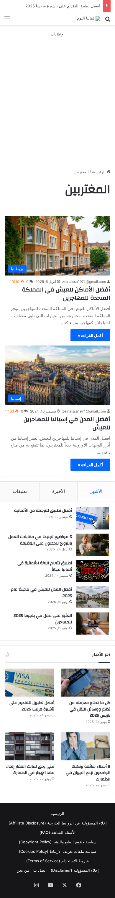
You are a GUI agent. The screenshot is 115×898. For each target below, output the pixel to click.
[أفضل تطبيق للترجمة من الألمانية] (92, 518)
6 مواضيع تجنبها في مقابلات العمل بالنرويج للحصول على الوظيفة (40, 540)
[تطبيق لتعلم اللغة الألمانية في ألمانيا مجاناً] (92, 571)
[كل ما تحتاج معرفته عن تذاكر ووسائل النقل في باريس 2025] (85, 683)
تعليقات (20, 491)
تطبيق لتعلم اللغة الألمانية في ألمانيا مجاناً (44, 566)
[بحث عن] (108, 20)
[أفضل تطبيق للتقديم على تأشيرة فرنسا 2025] (29, 683)
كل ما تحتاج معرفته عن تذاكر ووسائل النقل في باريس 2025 (89, 709)
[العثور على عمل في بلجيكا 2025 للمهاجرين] (92, 623)
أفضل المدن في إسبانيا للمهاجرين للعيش (67, 423)
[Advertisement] (57, 94)
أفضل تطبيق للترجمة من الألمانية (43, 510)
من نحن (23, 870)
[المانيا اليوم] (88, 18)
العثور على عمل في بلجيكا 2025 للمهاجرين (43, 619)
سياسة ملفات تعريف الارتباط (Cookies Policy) (57, 851)
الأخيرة (58, 491)
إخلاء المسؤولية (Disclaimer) (75, 870)
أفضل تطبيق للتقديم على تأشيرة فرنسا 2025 (62, 6)
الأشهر (96, 491)
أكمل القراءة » (90, 335)
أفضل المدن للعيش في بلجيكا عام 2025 (41, 593)
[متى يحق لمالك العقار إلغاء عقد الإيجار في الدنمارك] (29, 746)
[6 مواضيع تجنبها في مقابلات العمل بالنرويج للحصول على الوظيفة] (92, 545)
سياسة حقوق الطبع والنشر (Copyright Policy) (57, 842)
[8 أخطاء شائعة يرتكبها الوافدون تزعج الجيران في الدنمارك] (85, 746)
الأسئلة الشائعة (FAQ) (57, 832)
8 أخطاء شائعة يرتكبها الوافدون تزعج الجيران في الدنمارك (88, 773)
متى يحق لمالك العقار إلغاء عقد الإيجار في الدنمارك (30, 770)
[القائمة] (7, 20)
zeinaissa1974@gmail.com (84, 281)
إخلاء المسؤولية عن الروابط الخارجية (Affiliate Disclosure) (58, 823)
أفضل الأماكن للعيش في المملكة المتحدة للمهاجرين (66, 293)
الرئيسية (99, 172)
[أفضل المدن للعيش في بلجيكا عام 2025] (92, 597)
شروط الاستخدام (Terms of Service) (57, 860)
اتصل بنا (40, 870)
